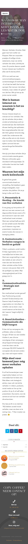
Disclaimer (9, 540)
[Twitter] (7, 431)
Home (3, 38)
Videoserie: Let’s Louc (14, 472)
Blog (9, 38)
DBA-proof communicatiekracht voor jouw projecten (16, 457)
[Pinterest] (20, 431)
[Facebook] (12, 431)
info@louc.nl (14, 518)
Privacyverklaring (17, 540)
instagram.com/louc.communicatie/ (14, 528)
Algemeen (5, 13)
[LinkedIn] (16, 431)
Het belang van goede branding (17, 465)
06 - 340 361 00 (14, 507)
